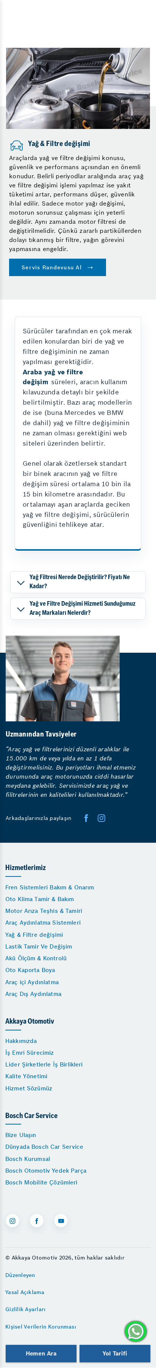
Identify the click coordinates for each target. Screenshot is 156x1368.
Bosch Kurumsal (27, 1158)
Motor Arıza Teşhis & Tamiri (43, 910)
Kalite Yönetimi (26, 1076)
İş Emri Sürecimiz (29, 1052)
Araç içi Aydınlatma (32, 982)
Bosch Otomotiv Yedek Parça (45, 1170)
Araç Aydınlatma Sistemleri (43, 922)
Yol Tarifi (115, 1353)
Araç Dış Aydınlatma (33, 993)
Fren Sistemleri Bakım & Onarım (49, 887)
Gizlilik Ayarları (25, 1309)
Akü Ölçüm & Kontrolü (36, 958)
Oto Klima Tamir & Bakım (39, 899)
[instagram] (12, 1220)
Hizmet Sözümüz (28, 1088)
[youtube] (61, 1220)
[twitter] (101, 818)
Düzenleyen (20, 1275)
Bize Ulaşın (20, 1135)
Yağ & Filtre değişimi (34, 934)
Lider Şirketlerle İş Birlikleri (44, 1064)
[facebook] (86, 818)
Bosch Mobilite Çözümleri (41, 1182)
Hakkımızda (21, 1040)
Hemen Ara (41, 1353)
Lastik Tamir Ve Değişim (38, 946)
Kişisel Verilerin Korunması (40, 1326)
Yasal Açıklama (25, 1292)
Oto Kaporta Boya (30, 970)
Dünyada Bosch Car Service (44, 1146)
